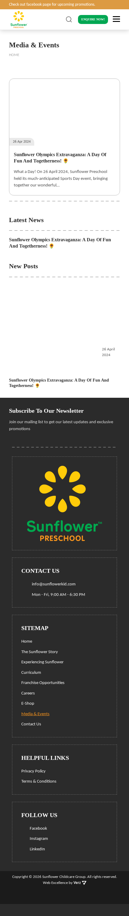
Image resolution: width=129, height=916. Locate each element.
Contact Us (31, 724)
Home (26, 641)
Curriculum (31, 673)
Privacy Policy (33, 771)
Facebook (38, 828)
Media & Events (35, 714)
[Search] (69, 19)
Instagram (38, 839)
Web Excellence (55, 883)
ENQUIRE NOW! (93, 19)
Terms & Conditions (38, 781)
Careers (28, 693)
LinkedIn (37, 849)
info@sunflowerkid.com (54, 584)
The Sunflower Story (39, 652)
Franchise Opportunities (42, 683)
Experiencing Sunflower (42, 662)
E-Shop (27, 703)
